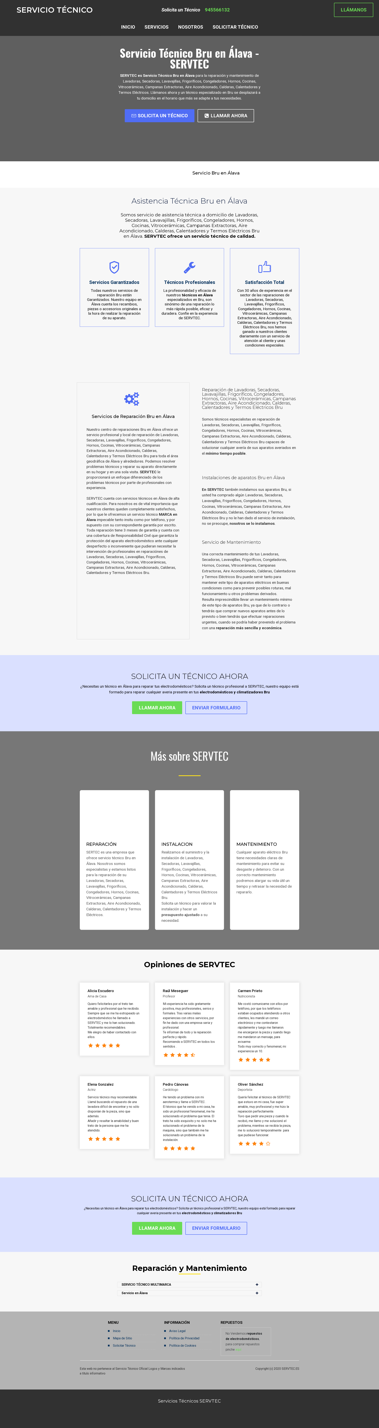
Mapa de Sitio (122, 1338)
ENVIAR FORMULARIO (216, 708)
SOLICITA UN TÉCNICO (163, 115)
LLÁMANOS (354, 10)
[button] (189, 1284)
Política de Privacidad (184, 1338)
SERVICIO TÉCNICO (55, 10)
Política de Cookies (182, 1345)
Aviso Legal (177, 1331)
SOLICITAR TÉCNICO (235, 27)
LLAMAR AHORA (229, 115)
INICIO (128, 27)
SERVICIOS (156, 27)
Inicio (116, 1331)
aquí (238, 1349)
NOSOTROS (190, 27)
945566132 (217, 10)
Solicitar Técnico (124, 1345)
